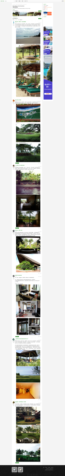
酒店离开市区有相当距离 (18, 275)
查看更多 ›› (17, 336)
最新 (16, 19)
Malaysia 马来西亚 (20, 4)
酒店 (14, 4)
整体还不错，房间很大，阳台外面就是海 (20, 21)
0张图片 (13, 342)
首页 (13, 4)
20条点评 (14, 341)
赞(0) (38, 97)
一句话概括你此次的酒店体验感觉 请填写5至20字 (21, 338)
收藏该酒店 (14, 9)
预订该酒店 (49, 12)
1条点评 (13, 24)
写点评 (40, 18)
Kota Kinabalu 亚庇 (24, 4)
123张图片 (13, 104)
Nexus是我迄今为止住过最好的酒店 (19, 165)
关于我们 (46, 467)
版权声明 (52, 467)
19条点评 (14, 278)
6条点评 (13, 404)
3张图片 (13, 25)
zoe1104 (14, 167)
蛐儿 (13, 277)
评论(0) (40, 97)
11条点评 (14, 168)
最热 (18, 19)
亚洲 (17, 4)
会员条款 (49, 467)
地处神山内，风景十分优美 (18, 230)
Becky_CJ (14, 232)
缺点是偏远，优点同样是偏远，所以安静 (20, 401)
